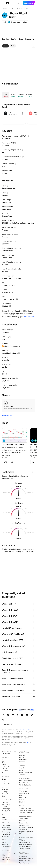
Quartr (28, 742)
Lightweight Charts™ (25, 844)
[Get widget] (33, 472)
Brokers (21, 770)
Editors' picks (6, 847)
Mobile (4, 817)
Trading (4, 842)
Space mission (24, 793)
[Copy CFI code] (10, 306)
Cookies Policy (24, 825)
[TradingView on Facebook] (8, 714)
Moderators (5, 836)
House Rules (6, 834)
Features (22, 755)
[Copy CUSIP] (13, 292)
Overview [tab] (5, 39)
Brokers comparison (25, 772)
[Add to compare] (22, 113)
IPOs (3, 796)
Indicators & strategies (9, 853)
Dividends (5, 794)
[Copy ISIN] (16, 285)
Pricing (21, 757)
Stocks (4, 760)
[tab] (5, 45)
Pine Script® (6, 811)
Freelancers (5, 857)
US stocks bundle (25, 785)
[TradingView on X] (3, 714)
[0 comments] (12, 462)
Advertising (23, 856)
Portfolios (5, 802)
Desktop (4, 819)
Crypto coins (6, 766)
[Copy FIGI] (17, 299)
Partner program (24, 861)
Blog (20, 795)
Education (5, 844)
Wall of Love (6, 827)
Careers (21, 800)
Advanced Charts (25, 846)
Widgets (22, 840)
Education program (25, 863)
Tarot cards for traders (26, 810)
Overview (22, 768)
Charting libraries (24, 842)
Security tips (23, 829)
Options (4, 806)
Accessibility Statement (26, 827)
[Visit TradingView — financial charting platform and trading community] (10, 83)
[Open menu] (3, 3)
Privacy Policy (23, 823)
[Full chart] (33, 45)
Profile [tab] (13, 39)
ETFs (3, 762)
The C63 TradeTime (25, 812)
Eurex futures (23, 783)
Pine (3, 773)
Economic (5, 789)
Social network (6, 825)
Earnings (4, 791)
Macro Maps (6, 809)
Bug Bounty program (26, 831)
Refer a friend (6, 829)
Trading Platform (24, 848)
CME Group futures (25, 780)
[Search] (19, 3)
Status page (23, 834)
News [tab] (21, 39)
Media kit (22, 802)
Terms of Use (23, 818)
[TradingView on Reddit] (3, 719)
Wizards (4, 855)
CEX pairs (5, 768)
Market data (23, 759)
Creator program (7, 832)
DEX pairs (5, 771)
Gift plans (22, 762)
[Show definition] (28, 136)
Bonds (4, 764)
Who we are (23, 791)
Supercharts (6, 754)
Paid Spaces (6, 859)
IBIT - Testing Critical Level (13, 444)
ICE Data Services (25, 729)
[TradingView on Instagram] (17, 714)
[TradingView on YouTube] (12, 714)
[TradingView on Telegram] (27, 714)
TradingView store (25, 808)
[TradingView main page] (7, 3)
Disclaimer (22, 821)
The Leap (22, 774)
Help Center (23, 797)
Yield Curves (6, 804)
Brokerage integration (26, 858)
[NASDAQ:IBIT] (4, 440)
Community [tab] (29, 39)
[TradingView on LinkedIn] (22, 714)
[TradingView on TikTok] (31, 714)
